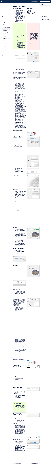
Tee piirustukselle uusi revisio (44, 18)
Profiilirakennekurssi (5, 49)
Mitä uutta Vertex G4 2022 (4, 10)
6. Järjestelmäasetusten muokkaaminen (5, 33)
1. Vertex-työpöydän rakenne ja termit (6, 24)
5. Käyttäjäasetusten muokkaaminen (5, 30)
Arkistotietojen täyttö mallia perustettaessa (44, 8)
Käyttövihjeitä (3, 16)
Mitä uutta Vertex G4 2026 (4, 4)
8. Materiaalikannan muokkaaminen (5, 36)
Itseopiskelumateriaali (4, 19)
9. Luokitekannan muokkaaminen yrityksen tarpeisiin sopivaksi (6, 38)
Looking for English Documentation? (35, 1)
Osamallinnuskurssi (5, 43)
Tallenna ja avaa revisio (44, 21)
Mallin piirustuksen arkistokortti (45, 15)
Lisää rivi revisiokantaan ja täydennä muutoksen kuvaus (45, 19)
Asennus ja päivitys (4, 13)
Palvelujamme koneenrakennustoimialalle (6, 55)
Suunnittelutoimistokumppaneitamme (5, 58)
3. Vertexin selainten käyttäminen (6, 27)
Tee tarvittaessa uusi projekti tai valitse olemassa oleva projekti (45, 11)
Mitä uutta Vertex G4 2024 (4, 7)
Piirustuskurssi (4, 46)
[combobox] (45, 1)
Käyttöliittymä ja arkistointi (5, 22)
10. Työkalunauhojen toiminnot (6, 40)
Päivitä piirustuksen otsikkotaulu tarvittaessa (45, 16)
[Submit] (41, 1)
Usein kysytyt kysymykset (4, 52)
